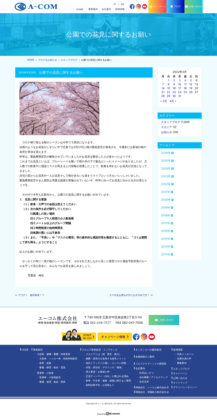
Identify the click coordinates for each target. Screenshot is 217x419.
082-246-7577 (100, 322)
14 (163, 88)
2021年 (165, 192)
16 (174, 88)
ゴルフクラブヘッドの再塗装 (150, 363)
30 (174, 96)
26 (191, 92)
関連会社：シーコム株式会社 (150, 387)
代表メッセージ (185, 354)
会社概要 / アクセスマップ (153, 377)
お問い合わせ (180, 378)
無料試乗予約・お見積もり (100, 385)
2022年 (166, 184)
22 (168, 92)
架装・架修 (45, 362)
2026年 (166, 152)
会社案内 (106, 9)
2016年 (165, 231)
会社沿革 (144, 381)
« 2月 (163, 101)
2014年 (165, 246)
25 (185, 92)
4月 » (173, 101)
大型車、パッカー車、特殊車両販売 (58, 358)
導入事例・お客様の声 (98, 371)
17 (179, 88)
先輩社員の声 (184, 358)
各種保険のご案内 (144, 356)
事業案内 (93, 9)
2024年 (166, 168)
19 (190, 88)
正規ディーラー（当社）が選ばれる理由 (107, 376)
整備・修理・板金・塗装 (52, 367)
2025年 (166, 160)
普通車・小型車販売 (50, 377)
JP (114, 4)
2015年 (165, 238)
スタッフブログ (170, 122)
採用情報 (120, 9)
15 (168, 88)
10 (179, 84)
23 (174, 92)
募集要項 (181, 362)
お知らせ (166, 132)
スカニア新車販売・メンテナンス (99, 349)
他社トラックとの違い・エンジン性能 (106, 362)
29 (168, 96)
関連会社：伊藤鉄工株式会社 (150, 392)
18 (185, 88)
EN (122, 4)
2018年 (165, 215)
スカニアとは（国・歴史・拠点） (103, 354)
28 (163, 96)
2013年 (165, 254)
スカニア (166, 127)
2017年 (165, 223)
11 (185, 84)
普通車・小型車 (45, 372)
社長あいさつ (146, 372)
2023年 (166, 176)
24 (179, 92)
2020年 (166, 199)
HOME (79, 9)
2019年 (165, 207)
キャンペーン (180, 373)
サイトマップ (180, 382)
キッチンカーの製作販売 (148, 349)
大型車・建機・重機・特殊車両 (53, 354)
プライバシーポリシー (185, 387)
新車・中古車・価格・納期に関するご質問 (108, 380)
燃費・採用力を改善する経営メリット (106, 358)
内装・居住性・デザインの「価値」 (105, 367)
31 (179, 96)
